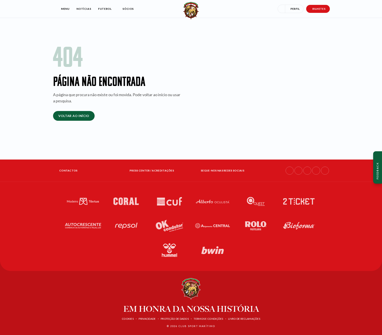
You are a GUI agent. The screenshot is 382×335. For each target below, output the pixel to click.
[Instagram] (298, 171)
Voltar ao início (73, 116)
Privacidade (147, 318)
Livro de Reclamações (244, 318)
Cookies (128, 318)
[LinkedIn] (307, 171)
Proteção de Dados (175, 318)
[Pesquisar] (281, 9)
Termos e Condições (208, 318)
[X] (325, 171)
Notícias (83, 8)
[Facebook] (290, 171)
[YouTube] (316, 171)
